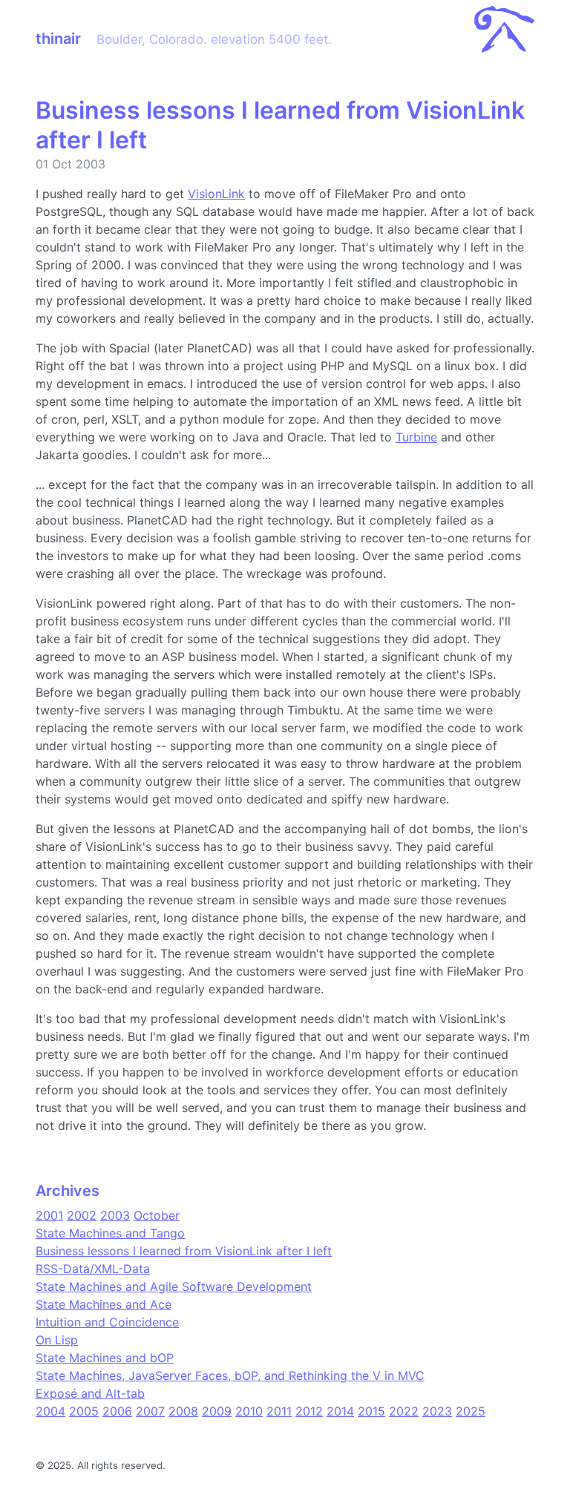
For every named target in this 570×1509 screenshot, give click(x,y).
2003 (115, 1215)
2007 (150, 1411)
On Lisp (57, 1339)
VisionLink (216, 193)
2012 (309, 1411)
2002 (81, 1215)
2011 (279, 1411)
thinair (58, 38)
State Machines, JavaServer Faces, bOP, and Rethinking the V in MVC (230, 1375)
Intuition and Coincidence (107, 1322)
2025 (470, 1411)
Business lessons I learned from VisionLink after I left (184, 1250)
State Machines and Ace (103, 1304)
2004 (50, 1411)
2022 (404, 1411)
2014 (340, 1411)
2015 (371, 1411)
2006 (117, 1411)
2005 (84, 1411)
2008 (183, 1411)
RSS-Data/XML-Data (93, 1268)
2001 (49, 1215)
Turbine (416, 437)
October (157, 1215)
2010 (249, 1411)
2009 (217, 1411)
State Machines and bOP (105, 1357)
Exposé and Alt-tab (90, 1393)
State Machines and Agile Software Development (174, 1286)
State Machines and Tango (110, 1233)
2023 (437, 1411)
